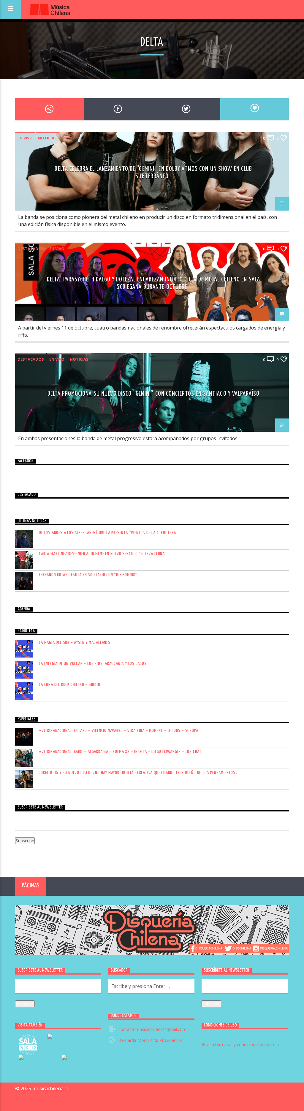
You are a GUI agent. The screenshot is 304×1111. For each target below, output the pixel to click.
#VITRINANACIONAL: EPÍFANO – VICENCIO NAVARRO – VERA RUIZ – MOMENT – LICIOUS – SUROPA (118, 730)
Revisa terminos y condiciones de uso (238, 1044)
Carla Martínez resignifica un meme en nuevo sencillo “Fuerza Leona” (103, 554)
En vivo (25, 138)
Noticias (47, 138)
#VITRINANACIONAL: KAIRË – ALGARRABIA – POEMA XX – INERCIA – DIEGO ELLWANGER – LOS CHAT (120, 751)
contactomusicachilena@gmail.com (152, 1029)
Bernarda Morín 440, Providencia (150, 1040)
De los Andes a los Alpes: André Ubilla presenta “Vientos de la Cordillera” (108, 533)
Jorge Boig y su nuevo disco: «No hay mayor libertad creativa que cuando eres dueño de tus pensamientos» (138, 773)
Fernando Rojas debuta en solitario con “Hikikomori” (88, 575)
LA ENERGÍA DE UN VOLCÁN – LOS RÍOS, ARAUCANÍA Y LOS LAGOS (93, 663)
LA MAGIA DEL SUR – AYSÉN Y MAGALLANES (74, 642)
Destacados (31, 248)
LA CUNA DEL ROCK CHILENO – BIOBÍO (69, 684)
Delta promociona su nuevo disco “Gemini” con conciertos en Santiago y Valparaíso (154, 394)
